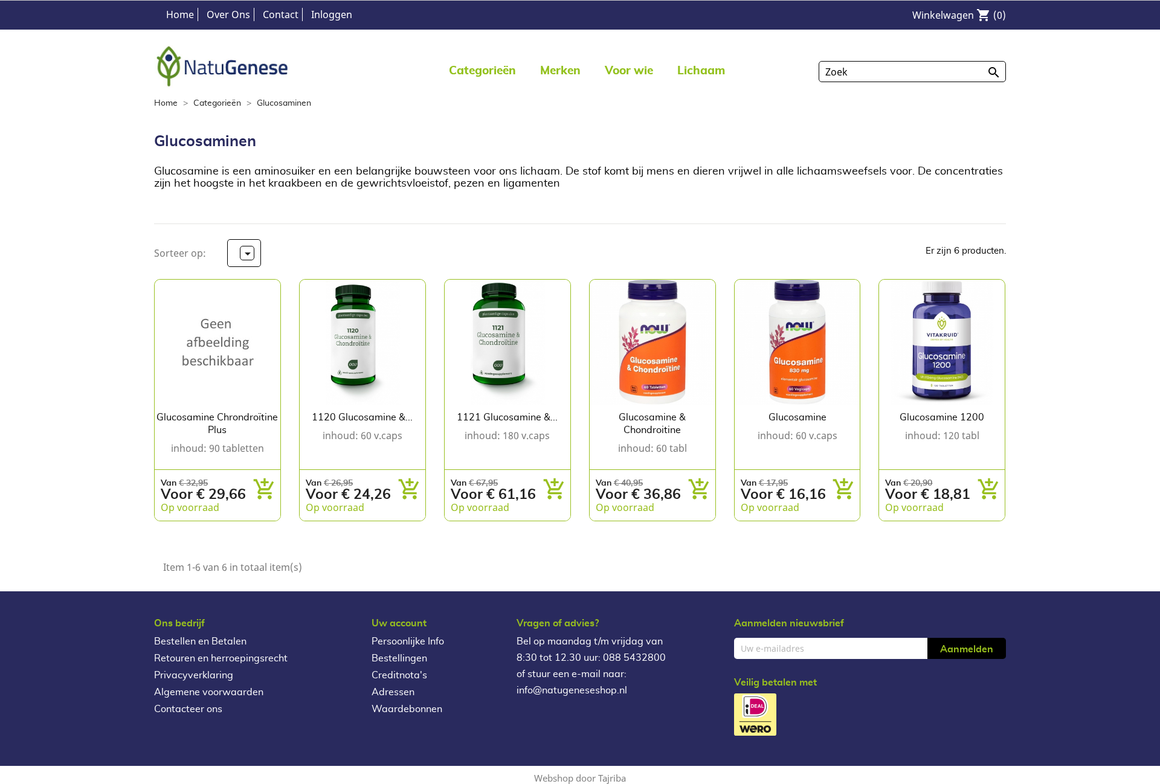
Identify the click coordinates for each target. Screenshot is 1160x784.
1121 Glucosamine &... (507, 417)
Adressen (393, 692)
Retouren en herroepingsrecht (221, 658)
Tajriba (612, 778)
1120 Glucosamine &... (362, 417)
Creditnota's (399, 675)
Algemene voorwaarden (208, 692)
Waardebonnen (407, 709)
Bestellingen (399, 658)
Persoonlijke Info (408, 641)
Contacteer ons (188, 709)
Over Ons (228, 14)
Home (180, 14)
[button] (560, 70)
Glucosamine (797, 417)
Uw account (399, 623)
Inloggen (331, 14)
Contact (280, 14)
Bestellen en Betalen (200, 641)
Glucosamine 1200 (942, 417)
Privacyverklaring (193, 675)
